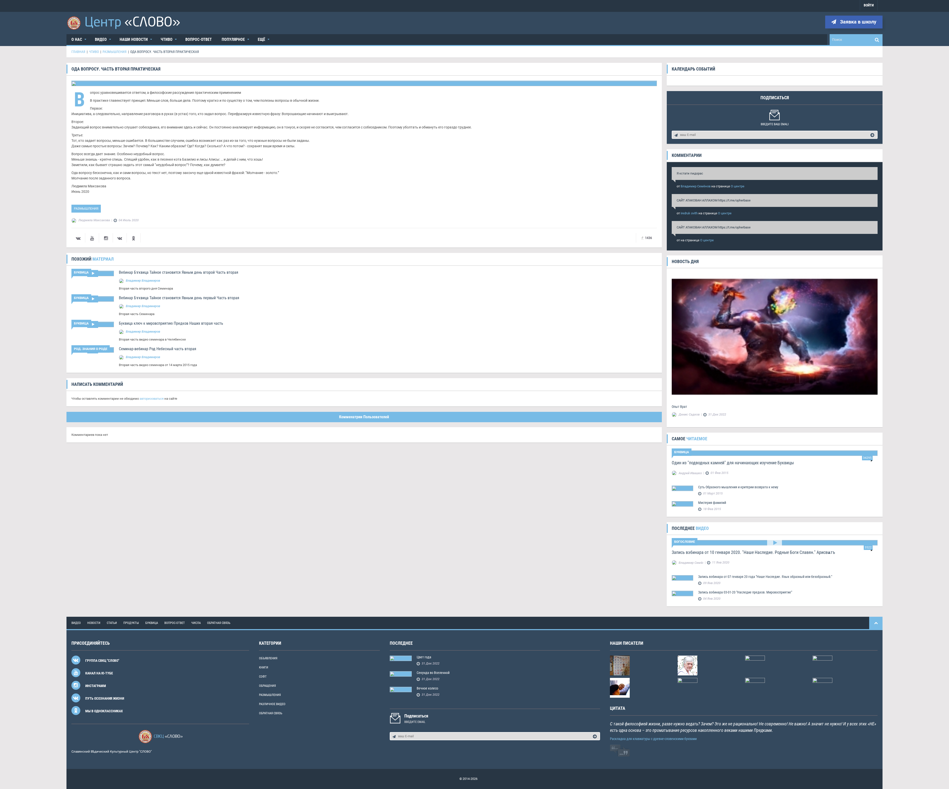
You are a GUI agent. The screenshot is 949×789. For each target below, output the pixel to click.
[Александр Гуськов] (620, 687)
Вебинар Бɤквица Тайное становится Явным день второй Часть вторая (178, 272)
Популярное (233, 39)
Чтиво (167, 39)
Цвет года (424, 657)
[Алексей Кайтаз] (822, 665)
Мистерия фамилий (712, 503)
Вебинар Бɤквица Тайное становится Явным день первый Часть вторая (179, 298)
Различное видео (272, 704)
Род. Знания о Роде (90, 349)
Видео (101, 39)
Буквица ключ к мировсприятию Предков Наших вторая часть (171, 323)
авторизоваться (152, 398)
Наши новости (134, 39)
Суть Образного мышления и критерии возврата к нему (738, 487)
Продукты (131, 623)
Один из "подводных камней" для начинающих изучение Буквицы (733, 462)
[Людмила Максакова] (755, 665)
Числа (196, 623)
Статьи (112, 623)
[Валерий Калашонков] (687, 665)
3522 (868, 547)
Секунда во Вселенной (433, 673)
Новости (93, 623)
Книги (263, 667)
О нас (76, 39)
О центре (737, 186)
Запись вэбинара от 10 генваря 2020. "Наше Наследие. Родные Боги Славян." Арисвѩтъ (753, 552)
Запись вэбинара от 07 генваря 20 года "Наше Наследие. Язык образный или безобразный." (765, 577)
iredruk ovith (689, 213)
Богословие (684, 541)
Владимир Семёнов (696, 186)
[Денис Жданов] (620, 665)
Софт (263, 676)
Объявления (268, 658)
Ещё (261, 39)
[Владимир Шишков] (687, 687)
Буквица (81, 272)
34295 (867, 458)
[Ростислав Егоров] (822, 687)
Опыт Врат (679, 407)
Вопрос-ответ (198, 39)
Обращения (267, 686)
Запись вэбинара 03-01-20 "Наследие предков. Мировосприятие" (745, 592)
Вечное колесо (427, 688)
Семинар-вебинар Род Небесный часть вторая (157, 348)
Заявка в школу (857, 22)
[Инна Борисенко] (755, 687)
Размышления (86, 208)
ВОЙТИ (869, 5)
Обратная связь (218, 623)
